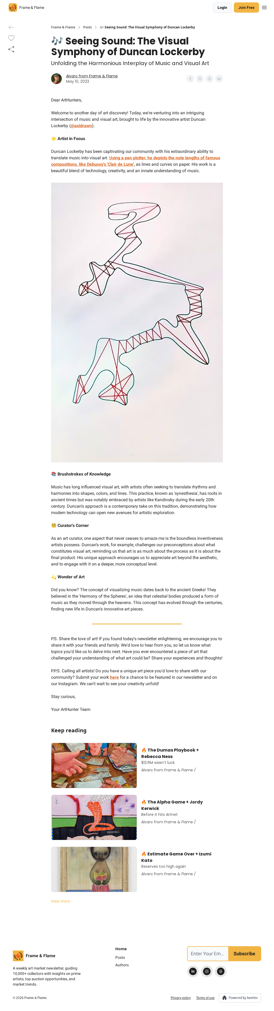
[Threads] (221, 971)
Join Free (246, 7)
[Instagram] (207, 971)
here (114, 677)
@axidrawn (81, 125)
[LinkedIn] (193, 971)
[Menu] (264, 7)
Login (222, 7)
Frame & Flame (63, 27)
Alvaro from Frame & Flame (92, 76)
